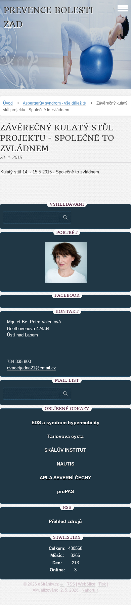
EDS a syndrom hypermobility (65, 422)
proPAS (65, 491)
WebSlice (86, 584)
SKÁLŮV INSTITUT (65, 450)
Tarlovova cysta (65, 436)
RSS (71, 584)
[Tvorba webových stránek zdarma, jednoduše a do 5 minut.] (62, 585)
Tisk (102, 584)
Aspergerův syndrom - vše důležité (54, 103)
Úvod (8, 103)
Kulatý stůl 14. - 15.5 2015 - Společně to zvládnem (49, 171)
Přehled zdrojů (65, 521)
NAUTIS (65, 464)
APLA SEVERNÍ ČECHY (65, 477)
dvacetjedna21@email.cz (31, 367)
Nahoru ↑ (90, 590)
